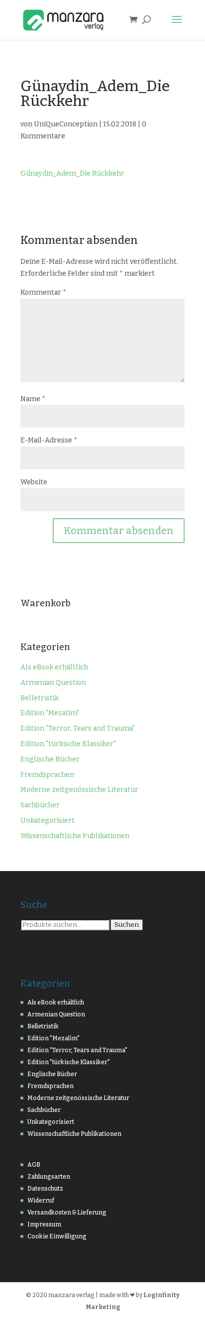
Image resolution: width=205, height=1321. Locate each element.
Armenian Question (53, 682)
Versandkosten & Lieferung (66, 1212)
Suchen (126, 925)
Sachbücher (40, 805)
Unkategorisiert (47, 820)
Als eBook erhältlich (54, 667)
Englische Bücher (50, 759)
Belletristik (39, 698)
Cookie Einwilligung (57, 1236)
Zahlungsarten (48, 1176)
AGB (33, 1164)
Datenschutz (45, 1188)
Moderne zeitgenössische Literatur (79, 789)
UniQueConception (66, 124)
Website (33, 482)
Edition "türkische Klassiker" (68, 744)
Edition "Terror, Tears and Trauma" (77, 728)
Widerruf (40, 1200)
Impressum (44, 1224)
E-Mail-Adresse (48, 440)
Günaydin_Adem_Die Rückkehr (72, 173)
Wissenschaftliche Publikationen (74, 836)
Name (32, 399)
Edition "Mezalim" (49, 713)
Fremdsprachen (47, 775)
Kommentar (43, 292)
